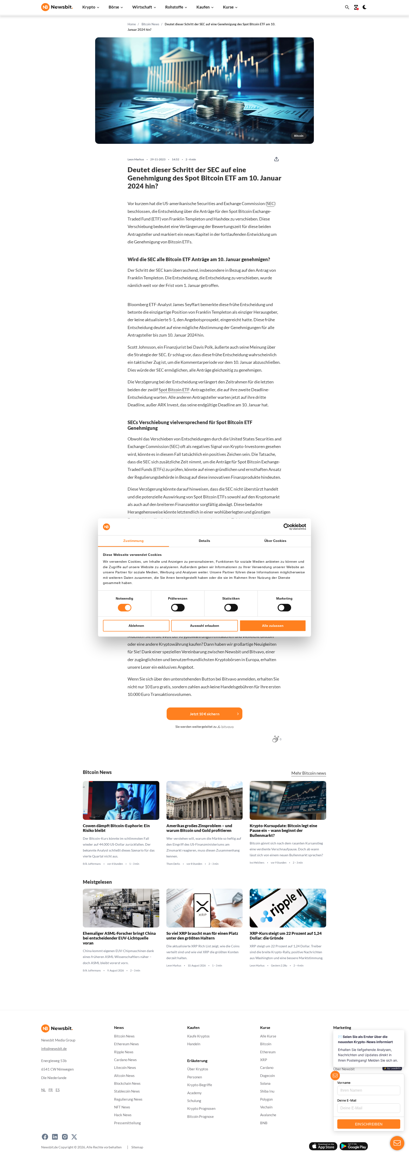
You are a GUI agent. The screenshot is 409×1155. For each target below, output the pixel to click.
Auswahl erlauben (204, 626)
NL (43, 1090)
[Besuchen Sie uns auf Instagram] (65, 1137)
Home (132, 24)
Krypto (88, 6)
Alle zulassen (273, 626)
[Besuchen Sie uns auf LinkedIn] (55, 1137)
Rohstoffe (174, 6)
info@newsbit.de (54, 1049)
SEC (270, 203)
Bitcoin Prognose (200, 1117)
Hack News (123, 1115)
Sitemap (137, 1147)
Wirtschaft (142, 6)
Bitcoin (265, 1044)
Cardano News (125, 1060)
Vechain (266, 1107)
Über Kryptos (197, 1069)
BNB (263, 1123)
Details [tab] (204, 541)
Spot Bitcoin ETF (174, 389)
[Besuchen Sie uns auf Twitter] (74, 1137)
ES (58, 1090)
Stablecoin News (127, 1091)
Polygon (266, 1099)
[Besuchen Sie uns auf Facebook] (45, 1137)
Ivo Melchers (257, 863)
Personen (194, 1077)
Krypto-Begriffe (199, 1085)
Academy (194, 1093)
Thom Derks (173, 864)
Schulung (194, 1101)
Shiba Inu (267, 1091)
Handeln (193, 1044)
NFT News (122, 1107)
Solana (265, 1083)
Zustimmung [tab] (133, 541)
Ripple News (123, 1052)
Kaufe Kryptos (198, 1036)
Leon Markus (136, 159)
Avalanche (268, 1115)
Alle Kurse (268, 1036)
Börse (114, 6)
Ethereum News (126, 1044)
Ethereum (268, 1052)
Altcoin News (124, 1076)
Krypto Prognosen (201, 1109)
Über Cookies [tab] (275, 541)
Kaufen (203, 6)
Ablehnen (136, 626)
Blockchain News (127, 1083)
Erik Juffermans (92, 864)
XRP (263, 1060)
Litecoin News (125, 1068)
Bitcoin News (150, 24)
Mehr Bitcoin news (308, 773)
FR (51, 1090)
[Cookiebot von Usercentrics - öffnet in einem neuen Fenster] (285, 526)
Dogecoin (267, 1076)
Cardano (266, 1068)
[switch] (178, 607)
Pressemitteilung (127, 1123)
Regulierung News (128, 1099)
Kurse (228, 6)
